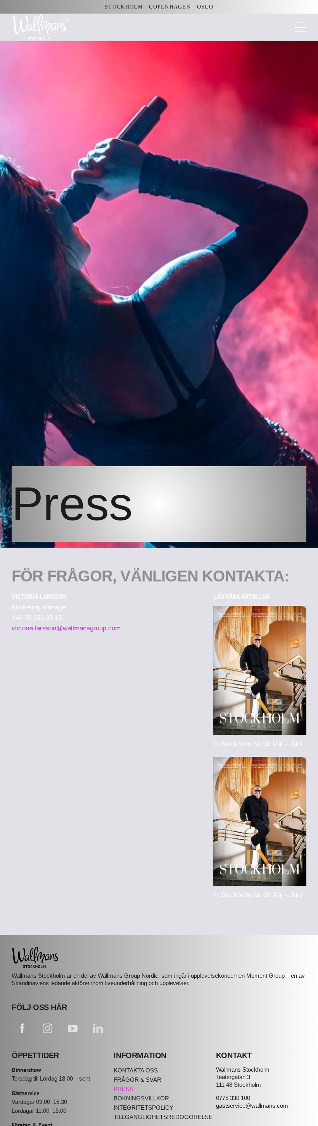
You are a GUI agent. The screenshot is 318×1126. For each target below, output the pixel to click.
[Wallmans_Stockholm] (35, 950)
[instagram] (47, 1028)
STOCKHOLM (124, 7)
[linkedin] (98, 1028)
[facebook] (22, 1028)
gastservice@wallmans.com (252, 1105)
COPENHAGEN (170, 7)
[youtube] (72, 1028)
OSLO (205, 7)
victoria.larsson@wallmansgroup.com (66, 628)
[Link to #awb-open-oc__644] (300, 27)
